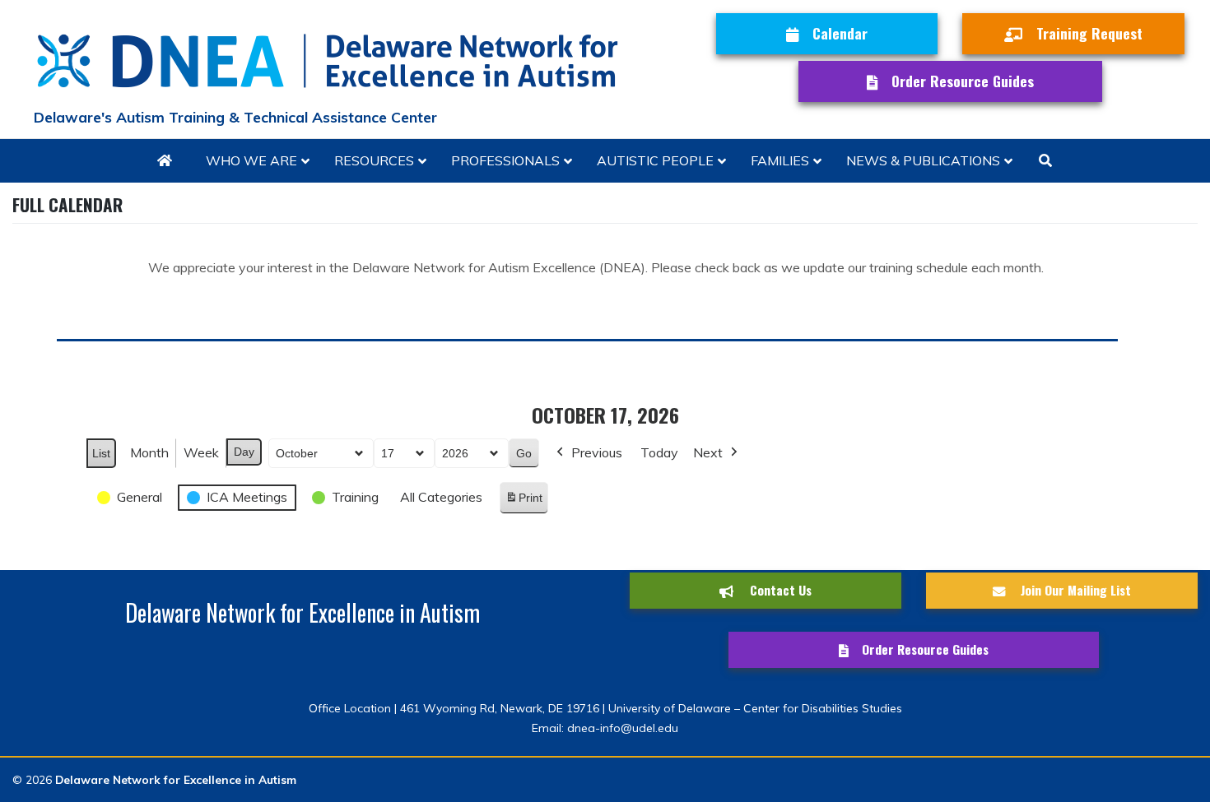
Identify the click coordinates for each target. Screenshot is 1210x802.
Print (523, 502)
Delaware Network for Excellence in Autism (175, 779)
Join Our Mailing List (1074, 590)
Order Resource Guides (962, 80)
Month (149, 452)
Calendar (840, 33)
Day (244, 451)
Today (659, 452)
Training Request (1089, 33)
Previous (596, 452)
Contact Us (779, 590)
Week (201, 452)
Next (708, 452)
